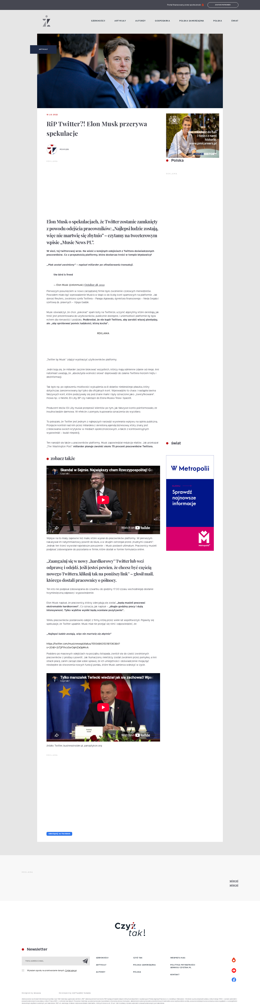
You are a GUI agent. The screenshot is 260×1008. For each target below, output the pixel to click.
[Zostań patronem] (234, 960)
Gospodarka (162, 21)
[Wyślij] (85, 961)
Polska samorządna (191, 21)
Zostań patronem (223, 5)
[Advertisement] (103, 189)
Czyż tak (138, 958)
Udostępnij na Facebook (59, 834)
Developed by (65, 993)
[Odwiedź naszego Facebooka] (234, 979)
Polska (217, 21)
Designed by (28, 993)
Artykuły (120, 21)
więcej (234, 881)
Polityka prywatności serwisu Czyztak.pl (182, 966)
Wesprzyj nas (177, 958)
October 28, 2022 (94, 284)
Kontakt (175, 975)
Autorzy (140, 21)
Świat (234, 21)
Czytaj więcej (71, 970)
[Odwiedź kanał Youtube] (234, 970)
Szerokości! (98, 21)
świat (175, 443)
